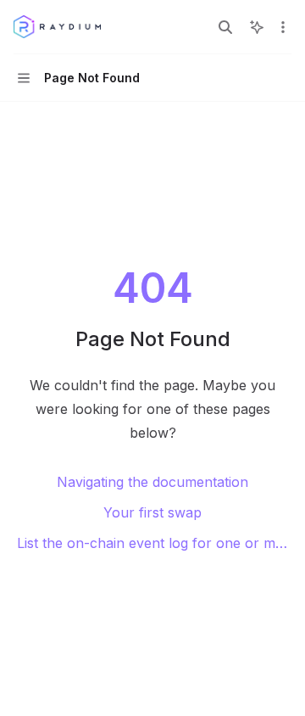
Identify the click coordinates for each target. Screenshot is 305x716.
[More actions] (282, 27)
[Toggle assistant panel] (256, 27)
